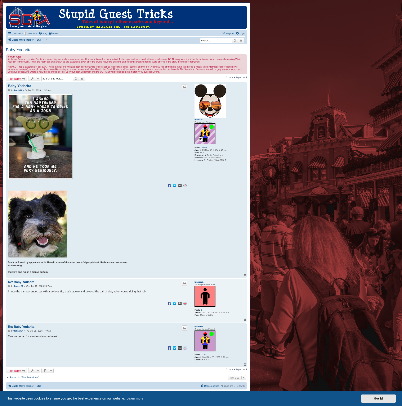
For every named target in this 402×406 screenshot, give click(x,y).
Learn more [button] (134, 398)
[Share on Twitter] (174, 185)
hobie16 (199, 119)
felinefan (199, 326)
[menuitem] (30, 33)
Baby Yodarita (19, 49)
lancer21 (199, 282)
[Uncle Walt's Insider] (9, 8)
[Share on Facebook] (169, 185)
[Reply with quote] (184, 86)
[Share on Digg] (180, 185)
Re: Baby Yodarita (21, 282)
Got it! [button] (378, 398)
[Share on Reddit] (185, 185)
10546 (204, 147)
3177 (203, 354)
